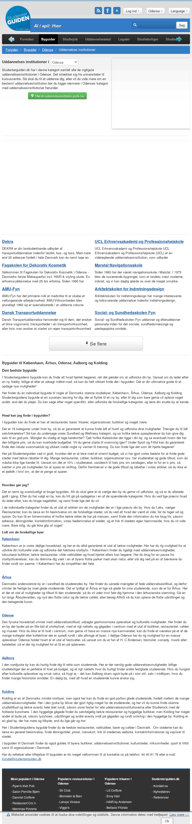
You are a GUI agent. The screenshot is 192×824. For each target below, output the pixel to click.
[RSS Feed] (98, 10)
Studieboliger (147, 39)
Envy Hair (113, 796)
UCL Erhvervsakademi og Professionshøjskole (139, 241)
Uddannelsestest (98, 39)
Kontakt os (161, 786)
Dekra (7, 241)
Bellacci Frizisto (117, 807)
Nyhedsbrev (162, 791)
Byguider (48, 39)
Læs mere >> (179, 814)
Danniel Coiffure (23, 797)
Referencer (161, 797)
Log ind (132, 10)
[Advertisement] (96, 181)
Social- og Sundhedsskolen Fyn (125, 312)
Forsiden (27, 39)
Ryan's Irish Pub (23, 786)
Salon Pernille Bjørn (26, 791)
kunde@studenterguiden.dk (22, 758)
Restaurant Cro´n (24, 803)
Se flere (98, 343)
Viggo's (65, 807)
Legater (124, 39)
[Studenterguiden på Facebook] (108, 10)
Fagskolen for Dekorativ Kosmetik (34, 265)
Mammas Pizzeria (24, 809)
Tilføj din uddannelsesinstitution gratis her (59, 96)
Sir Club (65, 790)
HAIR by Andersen (119, 802)
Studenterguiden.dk (166, 779)
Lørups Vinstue (70, 802)
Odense (154, 10)
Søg (182, 25)
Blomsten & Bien (71, 796)
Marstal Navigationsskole (118, 265)
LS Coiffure (114, 790)
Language (178, 10)
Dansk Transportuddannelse (29, 312)
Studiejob (70, 39)
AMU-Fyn (11, 289)
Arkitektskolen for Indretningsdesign (129, 289)
